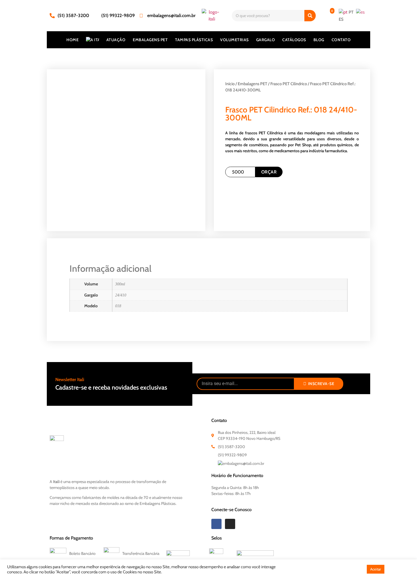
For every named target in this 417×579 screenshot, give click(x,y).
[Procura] (310, 15)
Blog (318, 39)
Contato (341, 39)
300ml (120, 284)
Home (72, 39)
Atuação (116, 39)
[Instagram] (230, 524)
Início (230, 83)
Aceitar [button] (375, 569)
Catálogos (294, 39)
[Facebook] (216, 524)
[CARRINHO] (327, 15)
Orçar (269, 172)
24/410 (120, 295)
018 (118, 306)
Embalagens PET (150, 39)
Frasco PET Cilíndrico (288, 83)
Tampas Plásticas (194, 39)
